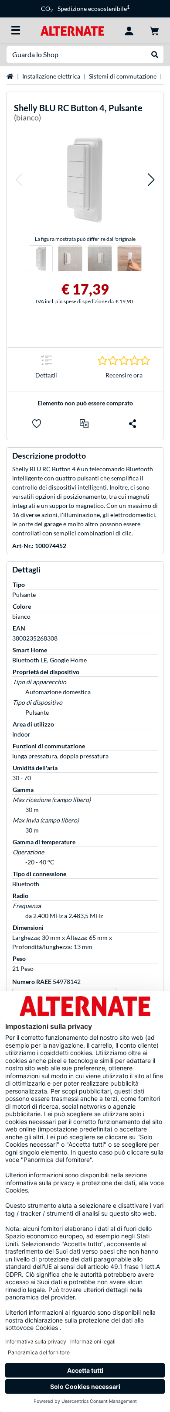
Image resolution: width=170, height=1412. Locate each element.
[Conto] (129, 30)
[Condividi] (132, 424)
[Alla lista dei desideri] (36, 424)
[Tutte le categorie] (16, 30)
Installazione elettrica (51, 76)
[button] (19, 180)
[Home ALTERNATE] (72, 30)
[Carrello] (154, 30)
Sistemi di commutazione (122, 76)
